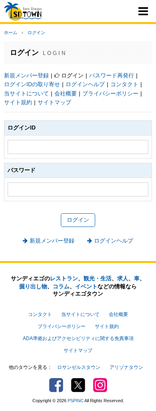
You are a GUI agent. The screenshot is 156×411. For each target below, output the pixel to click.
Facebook (56, 385)
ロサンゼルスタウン (78, 367)
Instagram (100, 385)
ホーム (10, 32)
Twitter (78, 385)
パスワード (22, 170)
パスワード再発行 (111, 75)
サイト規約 (18, 102)
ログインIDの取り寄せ (32, 84)
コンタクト (124, 84)
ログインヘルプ (85, 84)
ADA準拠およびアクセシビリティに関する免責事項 (78, 338)
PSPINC (76, 400)
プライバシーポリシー (110, 93)
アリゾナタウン (126, 367)
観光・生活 (98, 278)
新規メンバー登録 (26, 75)
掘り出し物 (33, 286)
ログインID (22, 127)
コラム (61, 286)
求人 (122, 278)
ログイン (36, 32)
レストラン (64, 278)
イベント (86, 286)
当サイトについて (26, 93)
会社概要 (65, 93)
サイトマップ (54, 102)
